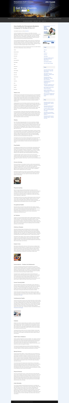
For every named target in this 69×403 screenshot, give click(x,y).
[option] (50, 37)
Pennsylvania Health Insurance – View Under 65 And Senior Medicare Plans (22, 18)
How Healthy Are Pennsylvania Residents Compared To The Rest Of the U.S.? (49, 113)
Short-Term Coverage (57, 18)
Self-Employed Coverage (27, 21)
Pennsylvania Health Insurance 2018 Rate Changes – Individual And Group (49, 117)
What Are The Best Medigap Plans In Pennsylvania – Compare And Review (49, 94)
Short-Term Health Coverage (48, 63)
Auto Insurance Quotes (49, 41)
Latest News (35, 21)
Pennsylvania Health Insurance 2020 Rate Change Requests (49, 106)
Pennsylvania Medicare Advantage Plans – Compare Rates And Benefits (48, 78)
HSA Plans (50, 18)
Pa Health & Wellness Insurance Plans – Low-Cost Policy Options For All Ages (49, 109)
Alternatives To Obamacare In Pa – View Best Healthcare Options (49, 85)
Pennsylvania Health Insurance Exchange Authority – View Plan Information (49, 103)
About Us (45, 18)
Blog (40, 21)
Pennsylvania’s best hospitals (18, 307)
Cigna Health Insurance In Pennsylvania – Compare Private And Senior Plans (49, 74)
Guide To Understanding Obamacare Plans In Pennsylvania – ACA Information (49, 91)
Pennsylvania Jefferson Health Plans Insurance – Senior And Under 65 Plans (48, 70)
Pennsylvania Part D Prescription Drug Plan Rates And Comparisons (49, 81)
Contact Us (44, 21)
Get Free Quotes (40, 18)
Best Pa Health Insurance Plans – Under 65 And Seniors (49, 88)
